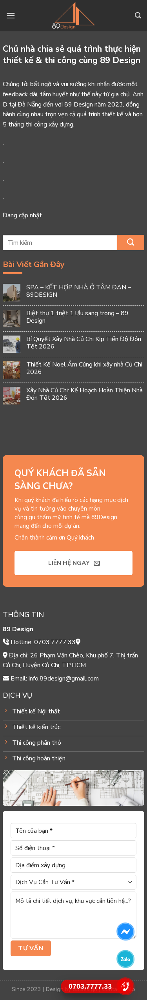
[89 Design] (73, 15)
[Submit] (130, 242)
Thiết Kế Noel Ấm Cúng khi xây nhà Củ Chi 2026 (84, 368)
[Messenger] (125, 931)
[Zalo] (125, 959)
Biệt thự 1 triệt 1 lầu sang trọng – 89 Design (77, 317)
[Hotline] (125, 986)
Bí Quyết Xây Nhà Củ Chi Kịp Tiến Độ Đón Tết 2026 (83, 343)
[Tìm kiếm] (138, 15)
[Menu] (10, 15)
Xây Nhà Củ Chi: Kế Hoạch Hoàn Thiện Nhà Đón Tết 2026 (84, 394)
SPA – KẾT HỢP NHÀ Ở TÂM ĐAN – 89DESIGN (78, 291)
